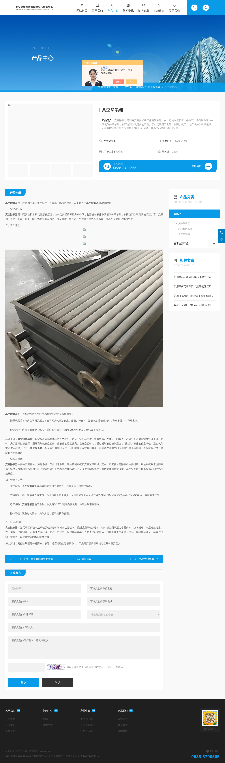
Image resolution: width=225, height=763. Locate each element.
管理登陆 (33, 751)
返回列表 (86, 559)
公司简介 (10, 719)
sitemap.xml (45, 751)
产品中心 (112, 10)
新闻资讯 (128, 10)
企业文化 (10, 725)
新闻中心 (48, 710)
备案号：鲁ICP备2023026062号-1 (82, 756)
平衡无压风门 (87, 719)
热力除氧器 (184, 223)
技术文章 (143, 10)
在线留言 (159, 10)
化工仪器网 (21, 751)
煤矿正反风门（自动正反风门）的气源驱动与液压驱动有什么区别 (194, 305)
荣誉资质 (10, 731)
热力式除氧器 (146, 559)
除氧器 (140, 87)
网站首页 (81, 10)
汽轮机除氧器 (185, 228)
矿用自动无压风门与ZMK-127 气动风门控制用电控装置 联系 (194, 277)
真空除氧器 (154, 87)
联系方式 (123, 725)
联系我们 (174, 10)
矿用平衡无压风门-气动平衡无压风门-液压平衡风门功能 (194, 286)
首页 (115, 87)
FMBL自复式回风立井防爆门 (39, 559)
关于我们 (97, 10)
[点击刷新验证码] (56, 667)
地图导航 (123, 731)
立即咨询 (197, 166)
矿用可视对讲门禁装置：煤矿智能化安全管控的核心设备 (194, 295)
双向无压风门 (87, 731)
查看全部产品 (181, 243)
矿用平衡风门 (87, 725)
